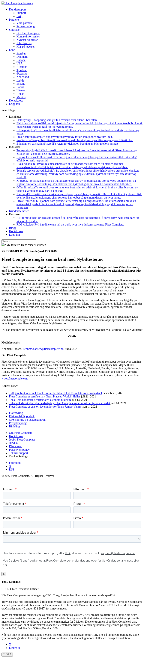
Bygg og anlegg (72, 165)
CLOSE (7, 654)
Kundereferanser (19, 211)
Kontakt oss (16, 231)
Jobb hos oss (24, 43)
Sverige (21, 53)
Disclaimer (15, 446)
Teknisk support (18, 453)
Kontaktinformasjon (28, 36)
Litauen (21, 90)
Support (21, 12)
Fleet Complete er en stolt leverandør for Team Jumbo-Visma (45, 406)
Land (12, 50)
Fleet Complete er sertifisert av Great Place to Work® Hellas (44, 396)
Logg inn (14, 234)
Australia (21, 66)
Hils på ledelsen (25, 46)
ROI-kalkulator (70, 224)
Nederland (22, 76)
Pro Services (74, 140)
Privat (76, 204)
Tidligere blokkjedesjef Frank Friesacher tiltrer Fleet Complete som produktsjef (55, 393)
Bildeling (14, 426)
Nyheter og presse (27, 39)
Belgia (20, 80)
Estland (20, 83)
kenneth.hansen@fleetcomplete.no (43, 348)
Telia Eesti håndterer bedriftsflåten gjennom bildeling (40, 399)
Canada (21, 60)
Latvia (20, 87)
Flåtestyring (57, 120)
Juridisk (13, 442)
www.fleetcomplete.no (15, 378)
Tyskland (21, 70)
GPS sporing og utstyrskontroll (27, 419)
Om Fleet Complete (28, 33)
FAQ (19, 16)
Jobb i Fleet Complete (22, 439)
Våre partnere (24, 23)
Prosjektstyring (64, 136)
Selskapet (14, 29)
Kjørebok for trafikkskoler (76, 182)
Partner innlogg (25, 26)
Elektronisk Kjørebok (21, 416)
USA (19, 63)
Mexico (21, 97)
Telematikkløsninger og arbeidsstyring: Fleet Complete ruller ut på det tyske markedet (59, 403)
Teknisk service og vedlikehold (77, 174)
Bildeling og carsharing (67, 143)
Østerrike (21, 73)
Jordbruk (79, 196)
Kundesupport (17, 9)
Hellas (20, 93)
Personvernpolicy (19, 449)
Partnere (14, 19)
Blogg (12, 227)
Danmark (22, 56)
